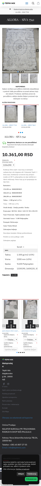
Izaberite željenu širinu (9, 336)
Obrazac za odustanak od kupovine (17, 417)
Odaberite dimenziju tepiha (7, 161)
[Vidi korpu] (38, 3)
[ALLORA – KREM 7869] (30, 113)
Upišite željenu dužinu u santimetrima (8, 345)
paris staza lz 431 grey (29, 331)
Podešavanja (31, 474)
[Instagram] (8, 383)
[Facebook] (3, 383)
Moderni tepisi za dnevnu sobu (23, 9)
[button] (3, 50)
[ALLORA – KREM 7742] (11, 113)
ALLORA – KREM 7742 (10, 125)
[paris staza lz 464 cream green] (11, 309)
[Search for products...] (33, 3)
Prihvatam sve (31, 479)
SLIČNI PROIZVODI (8, 102)
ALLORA (14, 275)
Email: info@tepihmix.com (14, 447)
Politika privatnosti (22, 469)
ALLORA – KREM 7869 (28, 125)
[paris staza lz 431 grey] (30, 309)
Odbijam (21, 474)
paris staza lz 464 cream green (10, 331)
